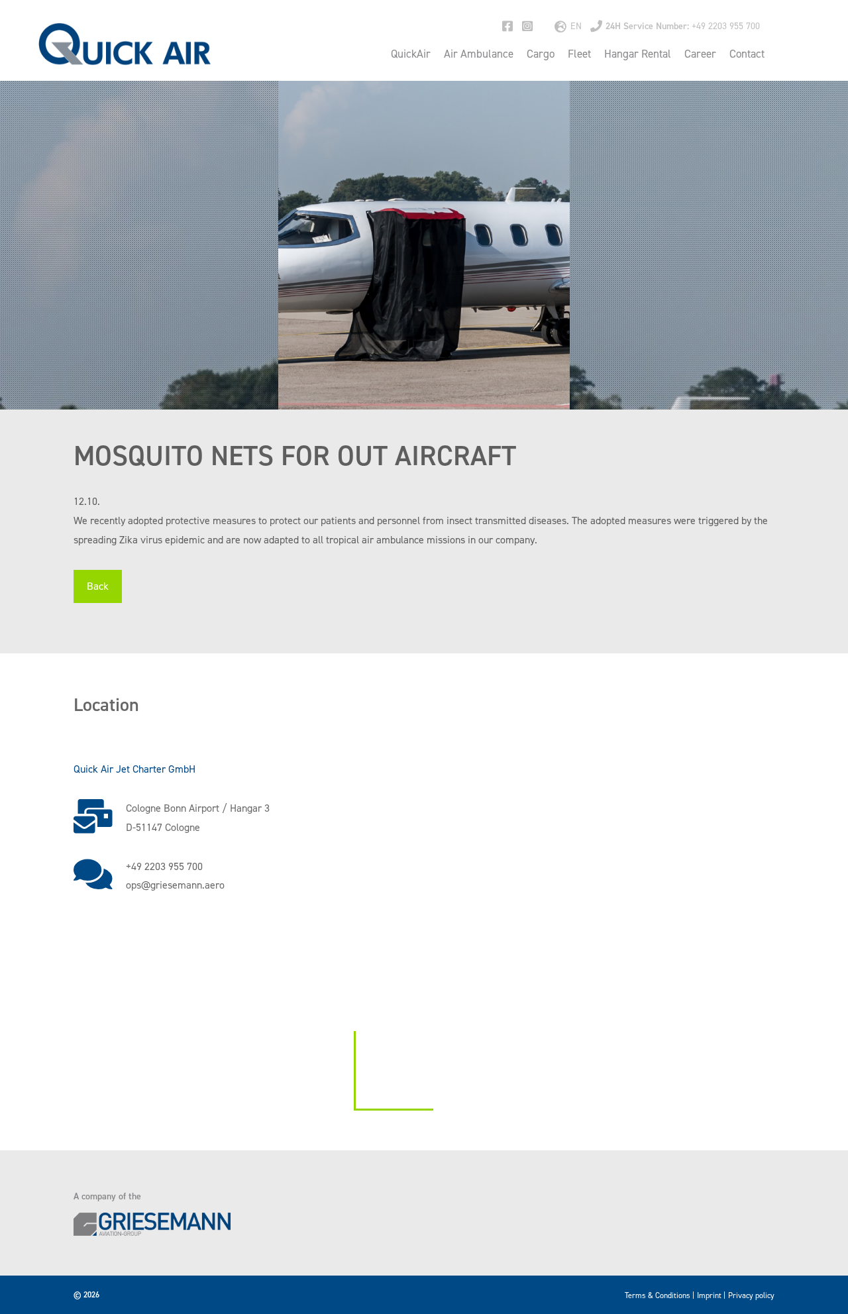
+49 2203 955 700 (683, 26)
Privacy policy (751, 1295)
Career (700, 53)
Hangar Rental (637, 53)
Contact (747, 53)
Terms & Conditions (657, 1295)
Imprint (709, 1295)
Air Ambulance (478, 53)
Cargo (541, 53)
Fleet (579, 53)
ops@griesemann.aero (175, 885)
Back (98, 586)
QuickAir (411, 53)
